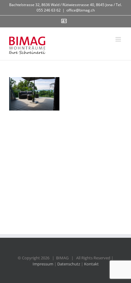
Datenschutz (68, 264)
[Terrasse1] (34, 93)
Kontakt (91, 264)
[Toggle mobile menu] (118, 39)
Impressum (43, 264)
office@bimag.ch (80, 10)
